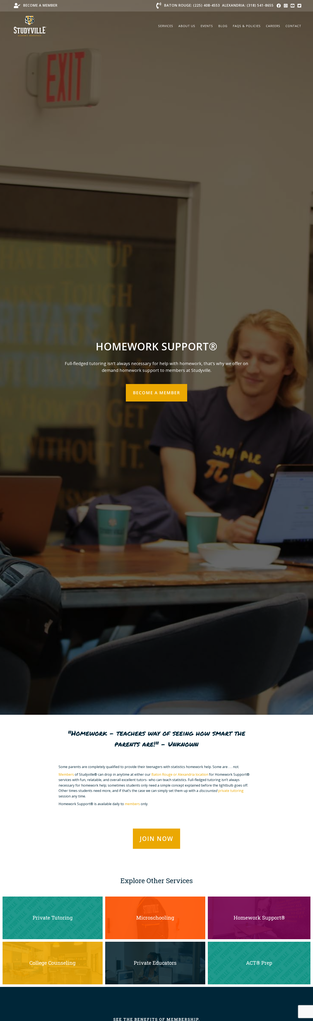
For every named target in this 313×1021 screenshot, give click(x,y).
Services (165, 26)
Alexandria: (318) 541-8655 (248, 5)
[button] (156, 392)
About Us (186, 26)
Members (66, 774)
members (132, 803)
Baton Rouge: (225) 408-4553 (192, 5)
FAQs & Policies (247, 26)
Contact (293, 26)
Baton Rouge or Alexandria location (179, 774)
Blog (222, 26)
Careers (273, 26)
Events (207, 26)
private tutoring (231, 790)
